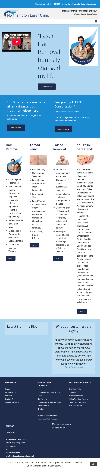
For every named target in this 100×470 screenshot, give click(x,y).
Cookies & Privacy (12, 402)
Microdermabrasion (76, 395)
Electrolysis (73, 392)
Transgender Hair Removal (47, 419)
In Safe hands (10, 392)
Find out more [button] (47, 86)
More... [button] (10, 258)
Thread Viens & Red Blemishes (49, 402)
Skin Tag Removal (76, 405)
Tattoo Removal (43, 405)
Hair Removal (43, 399)
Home (7, 389)
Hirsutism (41, 409)
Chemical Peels (75, 389)
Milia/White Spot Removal (78, 399)
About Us (8, 395)
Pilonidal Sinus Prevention (47, 415)
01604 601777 (54, 4)
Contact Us (40, 4)
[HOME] (21, 13)
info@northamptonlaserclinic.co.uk (80, 4)
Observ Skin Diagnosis (77, 402)
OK (93, 464)
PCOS (40, 412)
